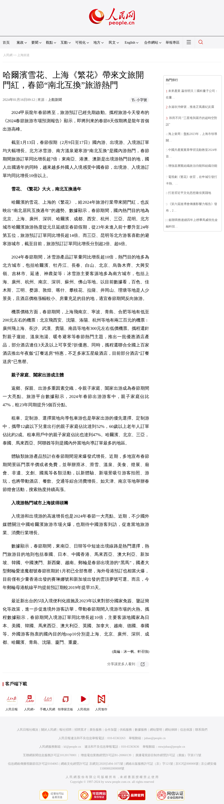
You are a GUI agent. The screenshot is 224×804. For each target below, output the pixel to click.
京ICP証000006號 (187, 763)
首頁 (6, 42)
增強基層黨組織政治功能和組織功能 (192, 165)
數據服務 (141, 729)
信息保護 (186, 729)
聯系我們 (201, 729)
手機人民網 (47, 709)
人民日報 (11, 709)
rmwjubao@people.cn (171, 746)
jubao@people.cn (155, 738)
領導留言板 (65, 709)
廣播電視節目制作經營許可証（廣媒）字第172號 (168, 755)
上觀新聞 (55, 100)
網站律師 (171, 729)
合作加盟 (111, 729)
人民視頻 (83, 709)
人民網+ (29, 709)
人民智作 (101, 709)
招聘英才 (80, 729)
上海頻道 (23, 55)
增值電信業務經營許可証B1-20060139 (106, 755)
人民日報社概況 (27, 729)
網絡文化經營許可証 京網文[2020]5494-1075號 (92, 763)
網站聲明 (156, 729)
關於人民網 (48, 729)
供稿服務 (126, 729)
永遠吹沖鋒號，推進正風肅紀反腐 (191, 106)
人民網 (7, 55)
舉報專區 (173, 42)
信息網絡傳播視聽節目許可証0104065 (33, 763)
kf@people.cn (72, 746)
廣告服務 (95, 729)
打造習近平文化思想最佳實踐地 (189, 193)
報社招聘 (65, 729)
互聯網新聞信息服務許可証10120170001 (50, 755)
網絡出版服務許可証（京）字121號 (149, 763)
